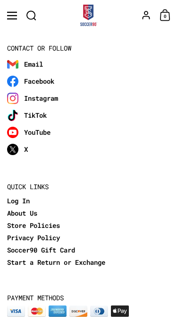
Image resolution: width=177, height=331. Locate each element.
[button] (31, 15)
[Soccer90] (88, 15)
